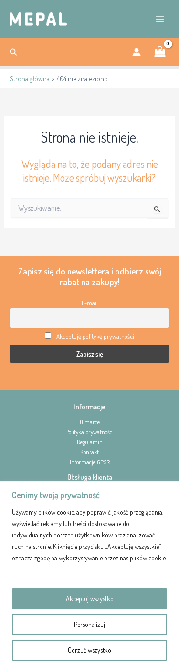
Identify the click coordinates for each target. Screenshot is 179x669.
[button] (14, 52)
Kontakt (89, 452)
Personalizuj (89, 624)
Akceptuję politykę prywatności (95, 336)
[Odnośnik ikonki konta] (136, 52)
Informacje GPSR (90, 462)
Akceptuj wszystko (90, 598)
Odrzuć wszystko (89, 650)
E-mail (90, 303)
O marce (90, 422)
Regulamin (90, 442)
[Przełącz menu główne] (159, 19)
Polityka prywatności (89, 432)
